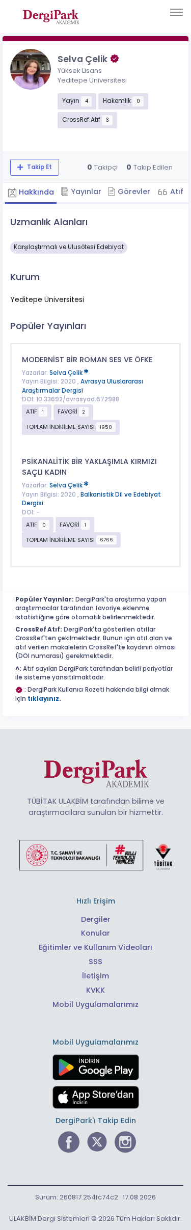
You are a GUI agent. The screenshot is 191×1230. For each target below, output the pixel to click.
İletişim (95, 976)
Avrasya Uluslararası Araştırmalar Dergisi (82, 386)
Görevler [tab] (133, 191)
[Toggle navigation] (176, 12)
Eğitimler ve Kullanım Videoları (95, 947)
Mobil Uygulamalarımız (95, 1004)
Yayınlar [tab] (85, 191)
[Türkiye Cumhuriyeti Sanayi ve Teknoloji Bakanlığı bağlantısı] (95, 855)
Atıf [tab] (175, 191)
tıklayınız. (44, 699)
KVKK (95, 990)
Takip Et (38, 167)
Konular (95, 933)
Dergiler (96, 919)
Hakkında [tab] (35, 192)
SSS (95, 961)
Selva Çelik (66, 373)
